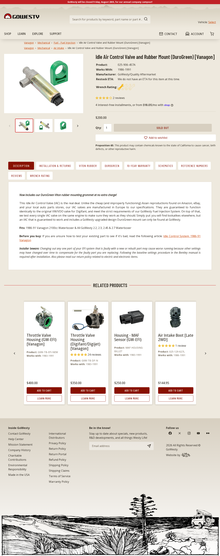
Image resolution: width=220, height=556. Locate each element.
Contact (170, 34)
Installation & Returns (55, 166)
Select (212, 22)
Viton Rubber (88, 166)
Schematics (165, 166)
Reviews (16, 176)
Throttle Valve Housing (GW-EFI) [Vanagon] (41, 339)
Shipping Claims (59, 471)
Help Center (16, 439)
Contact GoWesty (19, 433)
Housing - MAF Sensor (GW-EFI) (127, 337)
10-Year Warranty (138, 166)
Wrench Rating (40, 176)
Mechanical (43, 42)
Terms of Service (59, 476)
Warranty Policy (59, 482)
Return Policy (57, 449)
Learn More (44, 398)
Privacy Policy (57, 443)
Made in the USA (19, 475)
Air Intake (59, 48)
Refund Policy (57, 460)
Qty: (98, 128)
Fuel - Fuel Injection (64, 42)
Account (197, 34)
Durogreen (112, 166)
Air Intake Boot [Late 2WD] (175, 337)
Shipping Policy (58, 465)
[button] (104, 98)
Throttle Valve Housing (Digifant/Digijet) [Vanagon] (85, 341)
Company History (19, 450)
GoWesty (172, 449)
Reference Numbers (194, 166)
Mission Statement (20, 444)
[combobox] (110, 19)
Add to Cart (44, 390)
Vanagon (29, 42)
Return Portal (57, 454)
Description (21, 166)
